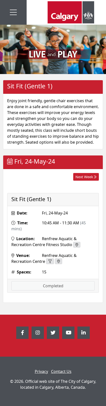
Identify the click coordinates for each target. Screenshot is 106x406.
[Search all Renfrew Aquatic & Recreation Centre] (50, 261)
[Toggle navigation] (13, 12)
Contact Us (61, 371)
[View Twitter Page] (53, 333)
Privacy (41, 371)
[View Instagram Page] (38, 333)
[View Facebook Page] (22, 333)
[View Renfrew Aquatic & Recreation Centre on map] (58, 261)
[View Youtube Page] (68, 333)
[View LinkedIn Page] (83, 333)
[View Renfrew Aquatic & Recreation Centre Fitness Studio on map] (76, 245)
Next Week (84, 176)
